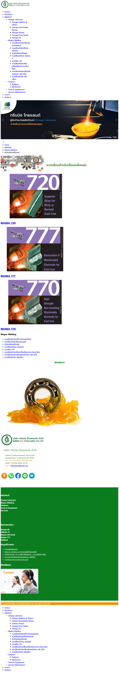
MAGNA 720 (8, 223)
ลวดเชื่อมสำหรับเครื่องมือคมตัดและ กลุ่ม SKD (21, 72)
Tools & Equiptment (16, 89)
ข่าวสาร (7, 94)
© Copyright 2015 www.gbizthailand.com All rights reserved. (26, 603)
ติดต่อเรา (7, 97)
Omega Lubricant (15, 19)
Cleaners (11, 81)
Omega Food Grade (20, 35)
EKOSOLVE (16, 87)
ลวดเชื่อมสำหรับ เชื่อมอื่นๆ (13, 357)
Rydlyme (15, 84)
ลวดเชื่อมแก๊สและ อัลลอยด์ (14, 347)
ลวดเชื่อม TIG (17, 61)
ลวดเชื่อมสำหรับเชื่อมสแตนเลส (15, 341)
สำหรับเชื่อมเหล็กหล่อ (19, 53)
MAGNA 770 (8, 329)
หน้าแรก (7, 12)
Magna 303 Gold (8, 534)
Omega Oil (16, 37)
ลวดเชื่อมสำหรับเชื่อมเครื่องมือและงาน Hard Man (20, 66)
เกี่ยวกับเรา (8, 14)
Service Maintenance (16, 92)
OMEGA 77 (5, 532)
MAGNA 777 (8, 276)
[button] (2, 119)
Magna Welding (14, 40)
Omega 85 (5, 529)
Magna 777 (5, 537)
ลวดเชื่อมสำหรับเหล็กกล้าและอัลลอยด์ (17, 339)
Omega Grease (18, 32)
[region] (59, 119)
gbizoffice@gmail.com (19, 465)
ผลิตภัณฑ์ (8, 17)
